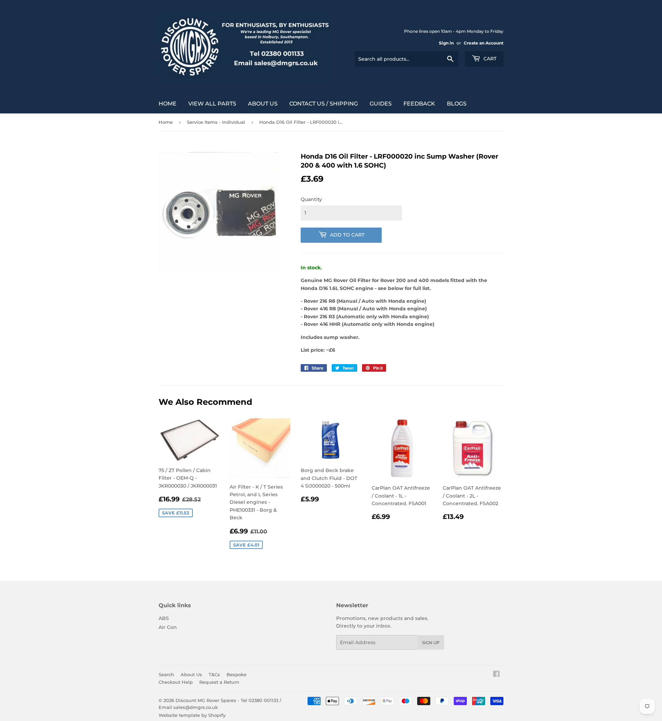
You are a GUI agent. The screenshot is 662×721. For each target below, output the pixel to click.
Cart (489, 59)
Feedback (419, 103)
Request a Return (219, 682)
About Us (263, 103)
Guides (381, 103)
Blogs (457, 103)
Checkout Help (176, 682)
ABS (164, 618)
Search (166, 674)
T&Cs (214, 674)
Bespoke (237, 674)
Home (168, 103)
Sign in (446, 43)
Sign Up (431, 642)
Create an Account (483, 43)
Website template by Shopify (192, 715)
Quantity (311, 199)
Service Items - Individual (216, 122)
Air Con (168, 627)
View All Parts (212, 103)
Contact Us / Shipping (323, 103)
